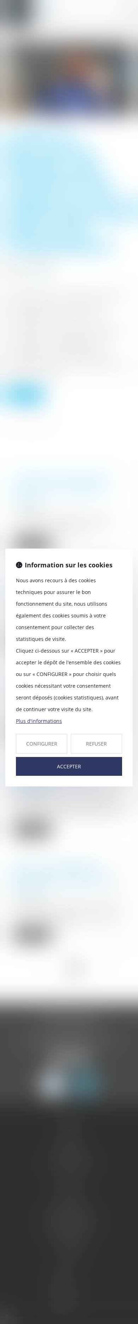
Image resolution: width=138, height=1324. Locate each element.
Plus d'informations (39, 721)
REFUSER (96, 743)
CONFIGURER (41, 743)
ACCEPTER (69, 766)
